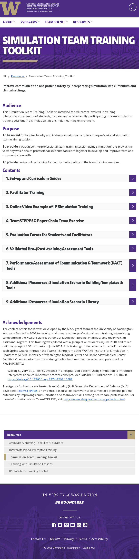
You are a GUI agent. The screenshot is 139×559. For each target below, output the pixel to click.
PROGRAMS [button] (29, 22)
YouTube (72, 525)
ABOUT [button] (8, 22)
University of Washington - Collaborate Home (44, 7)
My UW (55, 539)
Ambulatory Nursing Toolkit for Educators (36, 443)
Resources (18, 76)
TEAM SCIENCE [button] (55, 22)
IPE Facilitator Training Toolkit (28, 471)
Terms (82, 539)
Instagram (66, 525)
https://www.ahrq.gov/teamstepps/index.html (94, 399)
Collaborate (5, 75)
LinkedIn (79, 525)
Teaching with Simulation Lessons (31, 464)
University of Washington (11, 7)
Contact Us (38, 539)
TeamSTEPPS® (27, 391)
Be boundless (69, 503)
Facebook (54, 525)
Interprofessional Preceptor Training (33, 450)
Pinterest (85, 525)
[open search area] (132, 7)
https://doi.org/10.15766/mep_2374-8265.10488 (40, 379)
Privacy (69, 539)
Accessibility (99, 539)
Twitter (60, 525)
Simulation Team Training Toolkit (34, 457)
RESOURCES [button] (81, 22)
